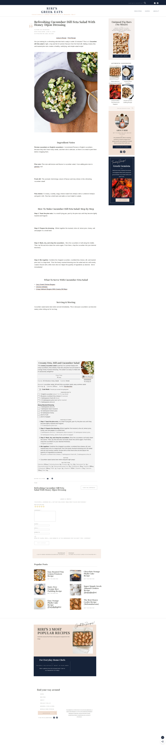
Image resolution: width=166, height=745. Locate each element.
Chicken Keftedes (41, 287)
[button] (84, 379)
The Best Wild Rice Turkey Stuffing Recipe (82, 554)
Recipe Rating (39, 504)
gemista (36, 166)
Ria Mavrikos (68, 386)
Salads (51, 33)
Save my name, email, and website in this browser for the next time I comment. (62, 538)
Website (37, 532)
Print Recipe (72, 38)
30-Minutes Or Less (41, 33)
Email (36, 528)
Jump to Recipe (61, 38)
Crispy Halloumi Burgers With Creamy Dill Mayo (51, 289)
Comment (38, 510)
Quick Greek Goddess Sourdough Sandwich (51, 554)
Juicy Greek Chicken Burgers (45, 284)
